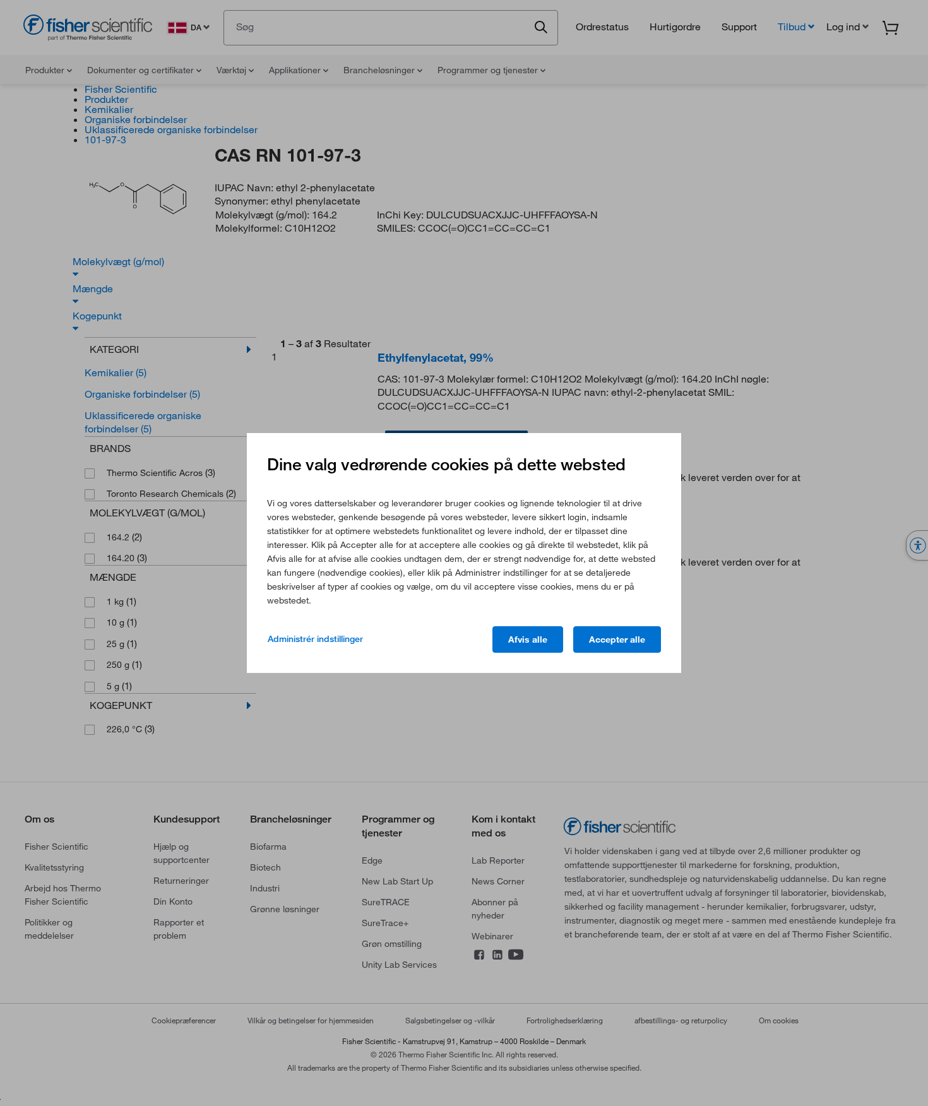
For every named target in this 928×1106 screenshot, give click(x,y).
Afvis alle (527, 639)
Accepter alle (617, 639)
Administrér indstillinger (315, 639)
